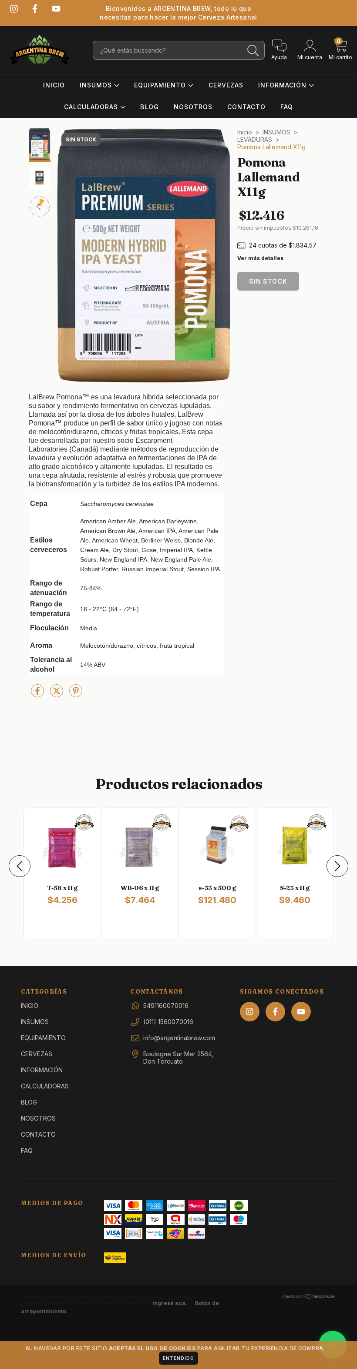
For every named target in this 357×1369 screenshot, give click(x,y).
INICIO (54, 85)
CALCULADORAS (92, 106)
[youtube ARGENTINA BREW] (56, 8)
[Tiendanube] (309, 1297)
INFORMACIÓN (283, 85)
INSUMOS (97, 85)
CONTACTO (246, 106)
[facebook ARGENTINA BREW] (34, 8)
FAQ (286, 106)
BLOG (149, 106)
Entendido (178, 1358)
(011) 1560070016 (168, 1021)
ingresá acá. (169, 1303)
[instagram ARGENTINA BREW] (14, 8)
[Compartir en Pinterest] (75, 694)
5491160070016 (166, 1005)
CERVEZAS (226, 85)
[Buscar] (253, 50)
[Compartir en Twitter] (57, 694)
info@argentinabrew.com (179, 1037)
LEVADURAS (254, 139)
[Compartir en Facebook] (38, 694)
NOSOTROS (193, 106)
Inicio (244, 132)
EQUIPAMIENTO (161, 85)
